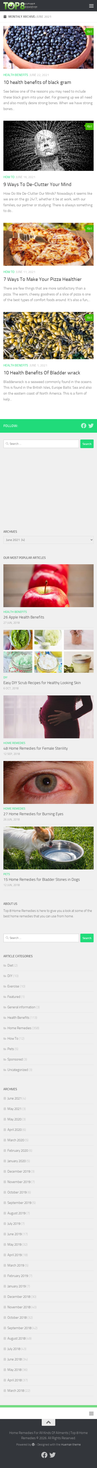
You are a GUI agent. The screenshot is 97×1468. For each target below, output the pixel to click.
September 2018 (19, 1328)
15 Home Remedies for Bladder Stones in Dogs (41, 879)
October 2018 (17, 1318)
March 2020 (15, 1140)
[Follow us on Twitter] (91, 425)
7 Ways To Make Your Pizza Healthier (42, 279)
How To (8, 177)
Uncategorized (17, 1070)
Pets (6, 874)
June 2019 (14, 1234)
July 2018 (13, 1349)
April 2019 (14, 1255)
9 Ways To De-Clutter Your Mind (37, 184)
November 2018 (18, 1307)
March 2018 (15, 1391)
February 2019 (17, 1276)
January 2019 (16, 1286)
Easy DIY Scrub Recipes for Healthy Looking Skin (42, 682)
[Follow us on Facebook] (83, 425)
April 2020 (14, 1130)
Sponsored (15, 1059)
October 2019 (17, 1192)
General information (21, 1007)
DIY (5, 677)
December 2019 (18, 1171)
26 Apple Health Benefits (23, 617)
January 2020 (16, 1161)
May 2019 (14, 1244)
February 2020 (17, 1151)
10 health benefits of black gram (37, 82)
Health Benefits (15, 75)
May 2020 (14, 1119)
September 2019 (19, 1203)
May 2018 (14, 1370)
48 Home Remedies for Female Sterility (35, 748)
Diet (10, 965)
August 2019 (16, 1213)
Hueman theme (71, 1444)
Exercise (13, 986)
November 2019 (18, 1182)
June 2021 (14, 1098)
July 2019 (13, 1224)
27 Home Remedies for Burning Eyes (33, 814)
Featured (13, 997)
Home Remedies (14, 743)
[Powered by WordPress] (33, 1444)
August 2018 (16, 1338)
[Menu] (91, 5)
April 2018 (14, 1380)
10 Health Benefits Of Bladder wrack (41, 373)
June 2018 (14, 1359)
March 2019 (15, 1265)
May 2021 (14, 1109)
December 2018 (18, 1297)
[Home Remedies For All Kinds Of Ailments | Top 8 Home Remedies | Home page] (26, 6)
